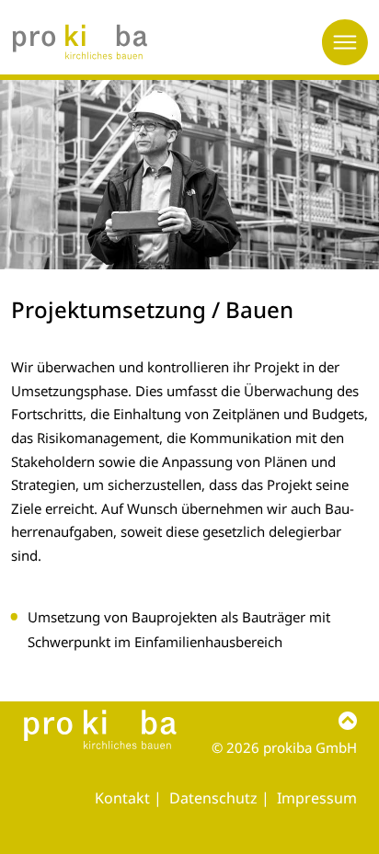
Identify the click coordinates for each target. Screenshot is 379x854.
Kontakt (122, 798)
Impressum (317, 798)
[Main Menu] (345, 42)
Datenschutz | (221, 798)
